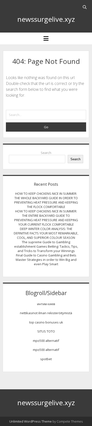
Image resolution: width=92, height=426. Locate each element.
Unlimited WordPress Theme (30, 421)
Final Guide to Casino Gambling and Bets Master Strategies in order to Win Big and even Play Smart (46, 259)
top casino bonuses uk (46, 322)
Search (46, 152)
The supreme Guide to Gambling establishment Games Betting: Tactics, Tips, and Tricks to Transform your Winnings (46, 246)
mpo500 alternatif (46, 340)
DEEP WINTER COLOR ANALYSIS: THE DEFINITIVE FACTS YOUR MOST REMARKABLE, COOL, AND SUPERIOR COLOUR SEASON (46, 233)
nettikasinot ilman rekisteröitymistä (46, 313)
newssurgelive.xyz (46, 19)
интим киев (46, 304)
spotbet (46, 359)
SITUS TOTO (46, 331)
